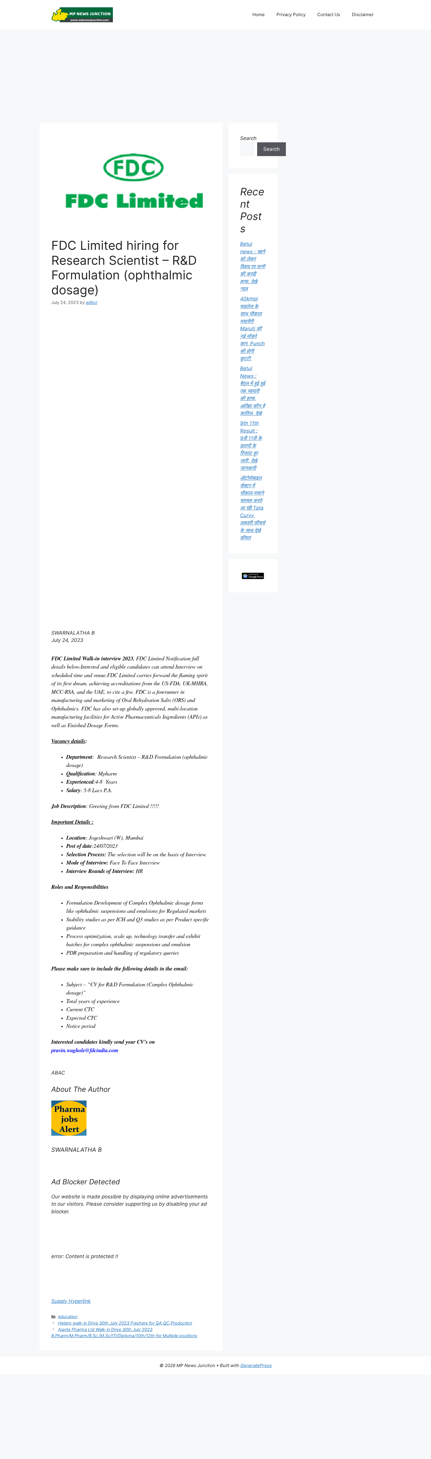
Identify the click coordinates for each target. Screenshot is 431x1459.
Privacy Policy (291, 14)
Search (248, 138)
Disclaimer (363, 14)
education (67, 1316)
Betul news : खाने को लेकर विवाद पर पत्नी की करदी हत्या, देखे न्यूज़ (252, 266)
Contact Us (328, 14)
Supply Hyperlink (71, 1301)
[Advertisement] (215, 73)
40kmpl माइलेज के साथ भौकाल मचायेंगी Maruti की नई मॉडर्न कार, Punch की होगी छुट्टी (252, 328)
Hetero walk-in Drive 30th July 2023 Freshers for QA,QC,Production (125, 1322)
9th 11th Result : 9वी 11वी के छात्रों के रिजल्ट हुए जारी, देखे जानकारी (251, 445)
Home (258, 14)
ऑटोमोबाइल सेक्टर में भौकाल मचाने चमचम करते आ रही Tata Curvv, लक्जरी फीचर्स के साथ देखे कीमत (252, 508)
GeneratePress (256, 1365)
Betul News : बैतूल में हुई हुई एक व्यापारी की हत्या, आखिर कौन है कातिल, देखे (252, 390)
